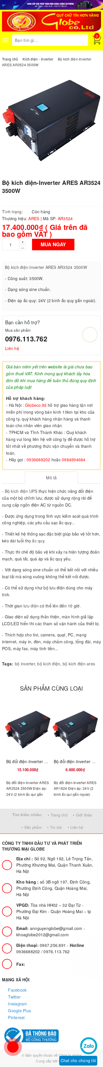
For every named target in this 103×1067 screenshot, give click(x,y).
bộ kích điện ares (79, 664)
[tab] (51, 478)
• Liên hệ (75, 827)
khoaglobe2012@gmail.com (42, 934)
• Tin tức (54, 827)
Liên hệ (12, 348)
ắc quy (38, 541)
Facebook (17, 990)
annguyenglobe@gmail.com (50, 928)
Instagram (17, 1004)
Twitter (14, 997)
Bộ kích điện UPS (21, 491)
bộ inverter (25, 664)
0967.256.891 (41, 945)
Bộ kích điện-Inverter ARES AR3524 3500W (46, 267)
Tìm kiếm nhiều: (27, 814)
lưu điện (31, 606)
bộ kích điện (48, 664)
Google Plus (19, 1010)
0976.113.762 (26, 338)
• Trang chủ (58, 815)
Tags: (7, 664)
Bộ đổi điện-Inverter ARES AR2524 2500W (45, 761)
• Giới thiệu (82, 815)
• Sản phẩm (31, 827)
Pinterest (16, 1017)
